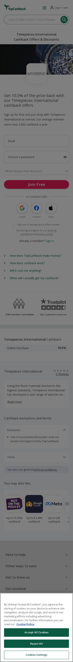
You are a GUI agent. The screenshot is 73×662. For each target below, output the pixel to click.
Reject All (36, 643)
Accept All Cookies (36, 632)
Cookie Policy (25, 624)
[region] (36, 627)
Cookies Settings (36, 655)
